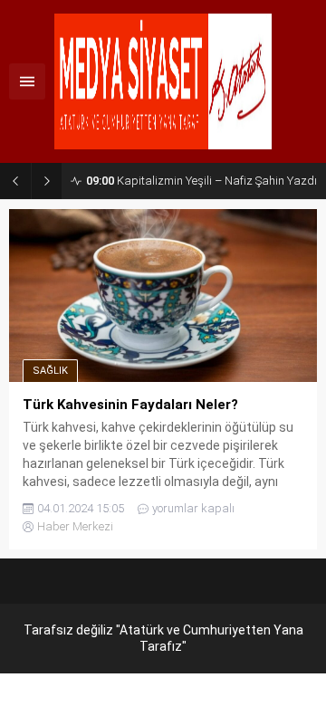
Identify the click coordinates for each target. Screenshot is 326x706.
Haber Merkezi (75, 526)
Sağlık (50, 371)
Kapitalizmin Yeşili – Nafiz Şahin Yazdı (201, 180)
